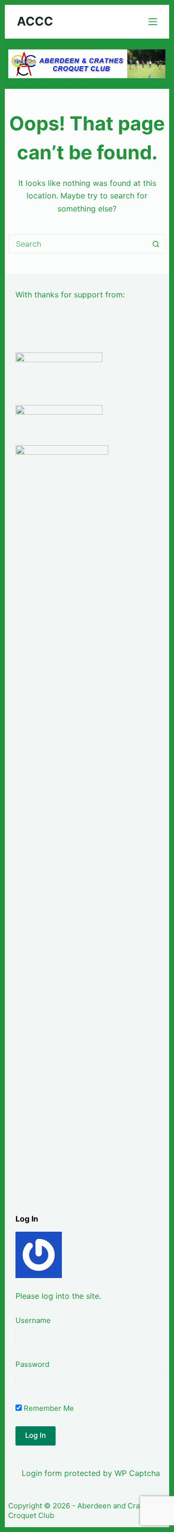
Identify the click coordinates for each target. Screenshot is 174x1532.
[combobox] (78, 243)
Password (32, 1364)
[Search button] (156, 244)
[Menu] (152, 21)
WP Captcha (137, 1473)
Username (33, 1320)
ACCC (35, 21)
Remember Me (48, 1408)
